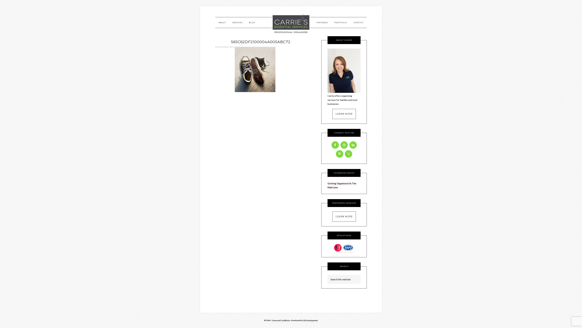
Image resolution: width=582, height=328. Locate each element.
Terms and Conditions (280, 320)
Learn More (344, 114)
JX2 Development (310, 320)
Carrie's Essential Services (291, 23)
